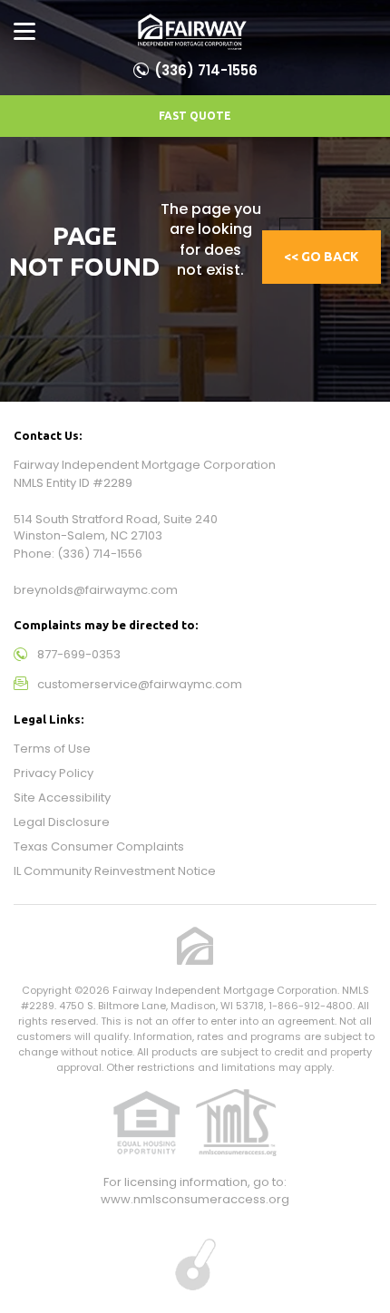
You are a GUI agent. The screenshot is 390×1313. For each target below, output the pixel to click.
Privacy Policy (53, 773)
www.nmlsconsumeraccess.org (195, 1199)
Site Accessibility (62, 797)
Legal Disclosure (62, 822)
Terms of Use (52, 748)
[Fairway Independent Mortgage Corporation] (192, 32)
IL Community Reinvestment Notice (115, 871)
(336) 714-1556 (206, 70)
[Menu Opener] (24, 32)
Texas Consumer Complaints (99, 846)
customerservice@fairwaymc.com (139, 684)
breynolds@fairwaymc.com (96, 589)
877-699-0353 (79, 654)
